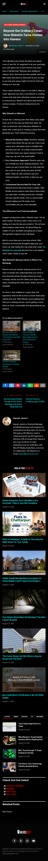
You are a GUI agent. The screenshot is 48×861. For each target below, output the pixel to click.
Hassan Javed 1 (17, 46)
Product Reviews (15, 786)
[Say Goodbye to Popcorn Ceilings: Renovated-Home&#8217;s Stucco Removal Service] (32, 326)
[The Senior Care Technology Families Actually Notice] (9, 767)
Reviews (39, 717)
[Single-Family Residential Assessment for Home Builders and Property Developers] (24, 563)
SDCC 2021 (11, 791)
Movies (25, 717)
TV (32, 717)
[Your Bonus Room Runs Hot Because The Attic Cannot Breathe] (24, 602)
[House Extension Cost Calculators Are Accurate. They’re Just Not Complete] (24, 485)
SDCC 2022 (11, 794)
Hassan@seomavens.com (28, 454)
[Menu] (4, 4)
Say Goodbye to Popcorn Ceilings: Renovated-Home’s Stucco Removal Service (30, 337)
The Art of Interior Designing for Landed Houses (10, 364)
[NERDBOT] (24, 3)
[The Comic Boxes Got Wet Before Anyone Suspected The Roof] (24, 641)
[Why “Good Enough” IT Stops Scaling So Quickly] (9, 753)
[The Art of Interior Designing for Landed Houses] (11, 355)
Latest (7, 717)
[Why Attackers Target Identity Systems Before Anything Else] (9, 740)
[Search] (44, 4)
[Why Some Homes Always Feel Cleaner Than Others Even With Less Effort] (11, 326)
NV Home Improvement (15, 25)
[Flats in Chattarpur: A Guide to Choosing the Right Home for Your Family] (24, 524)
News (16, 717)
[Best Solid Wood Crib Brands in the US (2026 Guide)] (24, 679)
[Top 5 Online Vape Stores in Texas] (9, 727)
